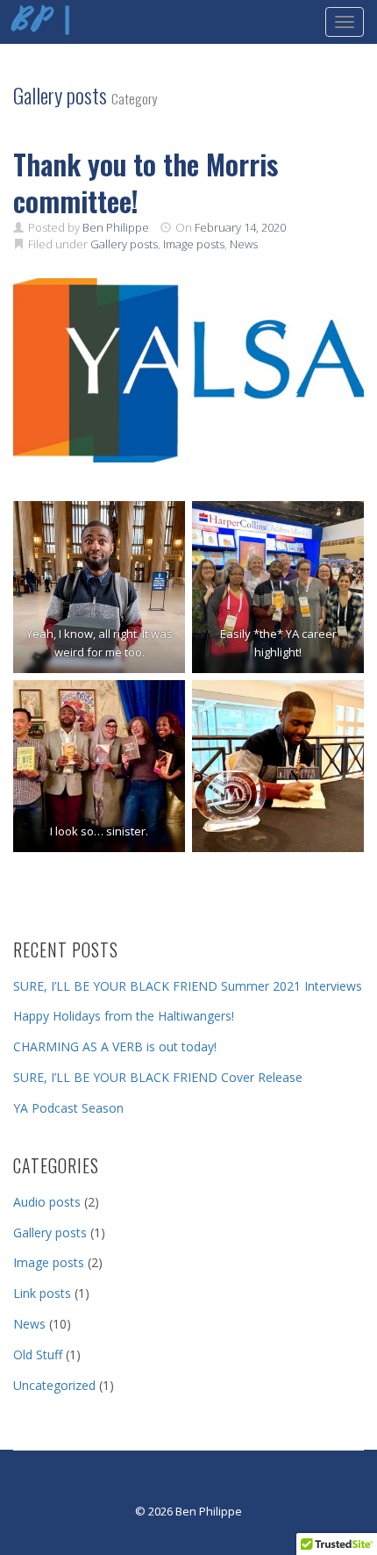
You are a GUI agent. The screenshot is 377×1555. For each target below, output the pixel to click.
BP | (44, 21)
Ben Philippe (115, 227)
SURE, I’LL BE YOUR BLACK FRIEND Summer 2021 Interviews (187, 986)
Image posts (193, 244)
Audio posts (47, 1201)
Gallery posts (124, 244)
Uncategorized (54, 1385)
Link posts (42, 1293)
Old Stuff (37, 1354)
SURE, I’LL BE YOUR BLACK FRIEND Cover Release (157, 1077)
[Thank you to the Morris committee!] (188, 370)
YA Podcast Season (68, 1108)
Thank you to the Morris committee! (145, 182)
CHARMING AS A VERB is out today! (115, 1046)
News (244, 244)
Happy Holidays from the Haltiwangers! (123, 1015)
